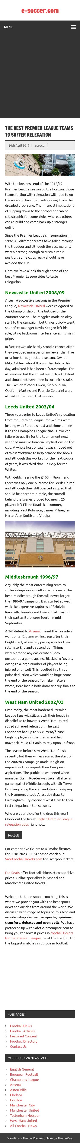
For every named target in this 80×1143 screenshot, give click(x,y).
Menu (8, 27)
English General (22, 1069)
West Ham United (23, 1120)
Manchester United (24, 1110)
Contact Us (18, 1046)
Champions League (24, 1079)
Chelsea (16, 1095)
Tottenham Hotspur (25, 1115)
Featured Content (23, 1036)
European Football (24, 1074)
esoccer (40, 145)
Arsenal (16, 1084)
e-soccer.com (40, 10)
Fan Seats (12, 872)
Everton (16, 1100)
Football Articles (22, 1031)
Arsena (34, 631)
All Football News (23, 1125)
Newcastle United (31, 305)
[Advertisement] (40, 76)
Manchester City (22, 1105)
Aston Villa (18, 1089)
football (13, 835)
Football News (21, 1026)
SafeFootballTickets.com (23, 859)
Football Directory (23, 1041)
